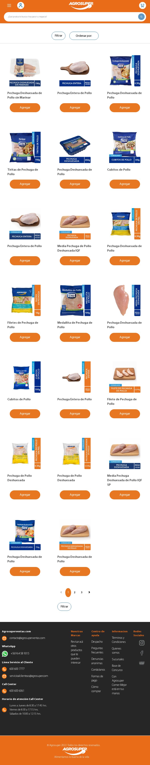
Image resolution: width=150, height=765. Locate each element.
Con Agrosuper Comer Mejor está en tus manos (119, 685)
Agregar (25, 107)
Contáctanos (98, 669)
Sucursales (118, 659)
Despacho (97, 641)
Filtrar (58, 35)
